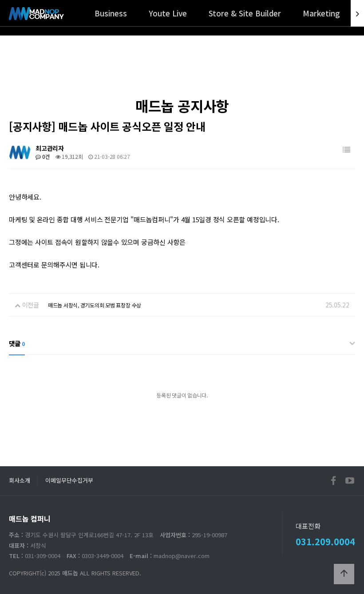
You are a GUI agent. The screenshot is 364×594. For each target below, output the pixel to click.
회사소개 (19, 480)
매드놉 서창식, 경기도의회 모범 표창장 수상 (94, 305)
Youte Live (168, 13)
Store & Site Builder (245, 13)
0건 (45, 156)
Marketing (321, 13)
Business (111, 13)
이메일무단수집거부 (69, 480)
